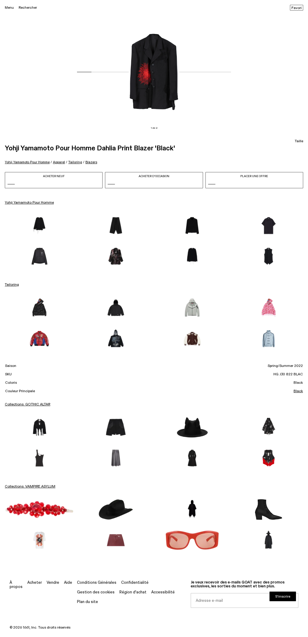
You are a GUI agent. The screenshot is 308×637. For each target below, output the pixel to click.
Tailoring (75, 162)
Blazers (91, 162)
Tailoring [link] (12, 285)
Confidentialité (135, 583)
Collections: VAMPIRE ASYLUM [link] (30, 486)
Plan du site (87, 602)
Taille (299, 141)
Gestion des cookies (96, 592)
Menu (9, 7)
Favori (296, 8)
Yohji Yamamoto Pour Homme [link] (29, 203)
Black (298, 391)
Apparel (59, 162)
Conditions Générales (96, 583)
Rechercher (28, 7)
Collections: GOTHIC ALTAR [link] (27, 404)
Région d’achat (132, 592)
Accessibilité (163, 592)
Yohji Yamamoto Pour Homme (27, 162)
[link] (39, 225)
